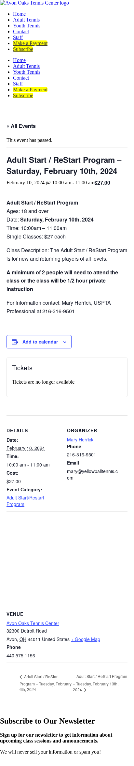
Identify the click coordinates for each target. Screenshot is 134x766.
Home (19, 14)
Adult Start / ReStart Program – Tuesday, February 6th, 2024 (46, 683)
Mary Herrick (80, 439)
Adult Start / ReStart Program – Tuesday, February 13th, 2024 (100, 682)
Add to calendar (40, 341)
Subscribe (23, 49)
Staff (18, 37)
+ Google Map (85, 639)
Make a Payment (30, 43)
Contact (21, 31)
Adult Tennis (26, 20)
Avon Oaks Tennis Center (33, 623)
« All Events (21, 126)
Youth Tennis (26, 25)
